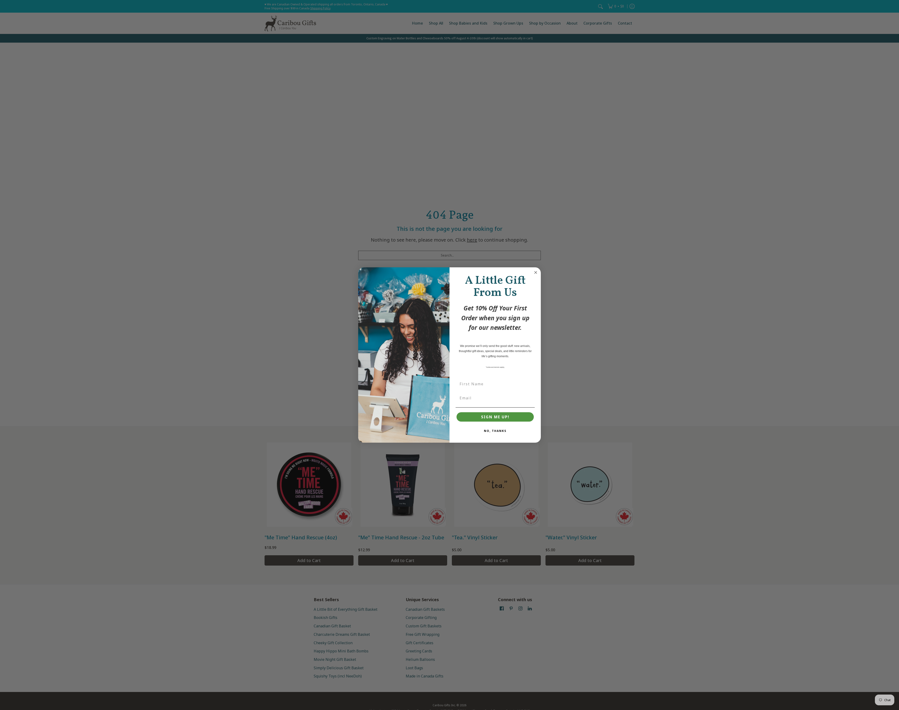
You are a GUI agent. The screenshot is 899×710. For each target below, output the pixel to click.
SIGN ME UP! (495, 416)
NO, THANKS (495, 431)
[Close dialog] (535, 272)
